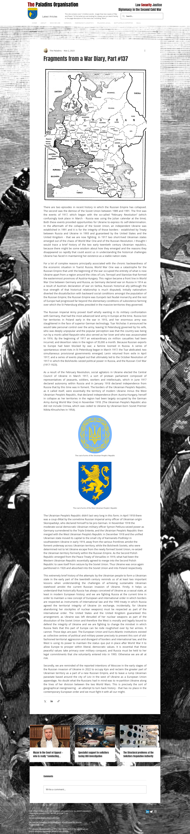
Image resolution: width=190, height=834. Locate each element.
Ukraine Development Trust (42, 829)
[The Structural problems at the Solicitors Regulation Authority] (140, 736)
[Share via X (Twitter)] (45, 701)
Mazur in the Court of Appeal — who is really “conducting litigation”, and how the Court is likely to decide (49, 754)
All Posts (33, 31)
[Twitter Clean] (151, 811)
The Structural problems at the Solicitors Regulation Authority (138, 754)
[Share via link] (58, 701)
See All (157, 719)
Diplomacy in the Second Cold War (140, 9)
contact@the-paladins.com (39, 813)
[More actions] (144, 50)
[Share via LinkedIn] (51, 701)
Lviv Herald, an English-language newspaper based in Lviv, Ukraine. (58, 830)
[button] (157, 31)
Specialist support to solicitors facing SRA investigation (93, 754)
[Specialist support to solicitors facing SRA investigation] (95, 736)
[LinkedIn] (147, 811)
